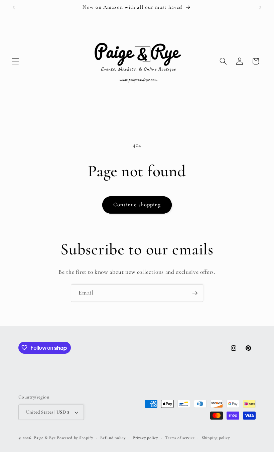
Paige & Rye (44, 437)
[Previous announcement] (13, 7)
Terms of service (179, 437)
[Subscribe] (195, 293)
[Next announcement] (260, 7)
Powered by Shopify (75, 437)
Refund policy (113, 437)
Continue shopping (137, 204)
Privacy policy (145, 437)
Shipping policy (216, 437)
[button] (15, 61)
